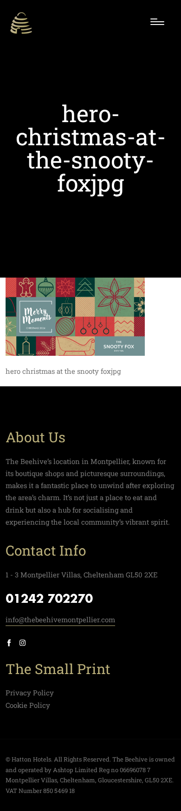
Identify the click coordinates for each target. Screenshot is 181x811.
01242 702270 (49, 600)
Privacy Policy (30, 692)
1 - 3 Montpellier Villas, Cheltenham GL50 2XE (82, 574)
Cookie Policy (28, 705)
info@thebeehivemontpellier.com (60, 619)
